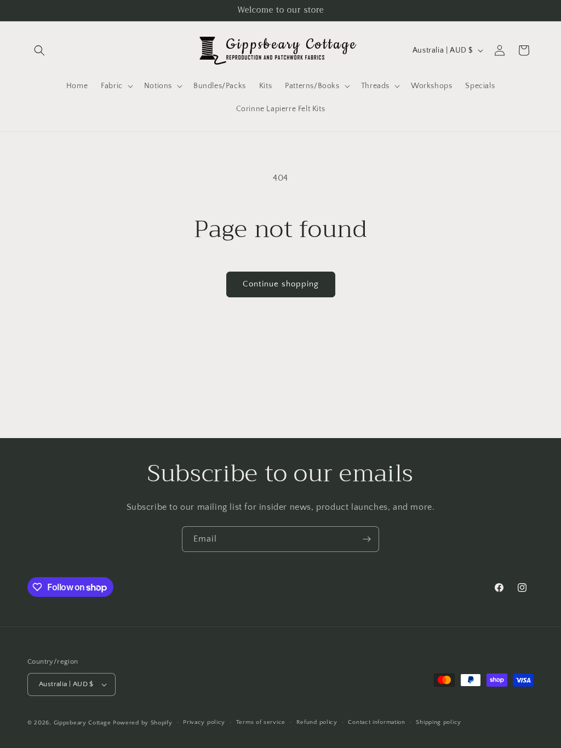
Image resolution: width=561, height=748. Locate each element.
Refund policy (316, 722)
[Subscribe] (366, 539)
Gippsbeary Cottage (82, 723)
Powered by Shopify (143, 723)
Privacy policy (204, 722)
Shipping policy (438, 722)
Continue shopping (281, 284)
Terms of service (260, 722)
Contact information (376, 722)
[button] (39, 50)
